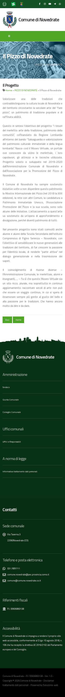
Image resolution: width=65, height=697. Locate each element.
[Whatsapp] (59, 4)
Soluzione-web (50, 685)
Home (9, 90)
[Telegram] (54, 4)
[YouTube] (49, 4)
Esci (7, 320)
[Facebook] (39, 4)
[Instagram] (44, 4)
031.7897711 (13, 568)
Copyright (7, 680)
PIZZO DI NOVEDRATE (26, 90)
